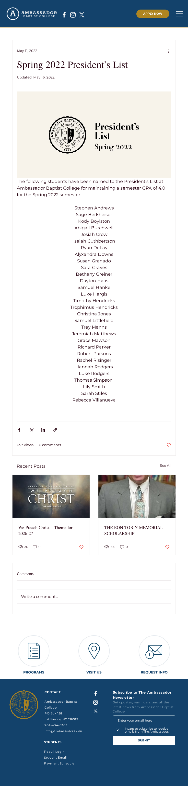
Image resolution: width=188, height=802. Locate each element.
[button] (182, 13)
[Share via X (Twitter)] (31, 429)
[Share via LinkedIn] (43, 429)
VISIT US (94, 672)
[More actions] (168, 51)
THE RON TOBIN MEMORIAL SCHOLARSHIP (133, 530)
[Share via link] (55, 429)
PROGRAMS (33, 672)
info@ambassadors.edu (63, 731)
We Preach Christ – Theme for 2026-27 (45, 530)
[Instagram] (73, 14)
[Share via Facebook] (19, 429)
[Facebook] (64, 14)
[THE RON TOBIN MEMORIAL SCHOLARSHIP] (137, 496)
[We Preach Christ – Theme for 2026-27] (51, 496)
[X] (81, 14)
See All (165, 465)
